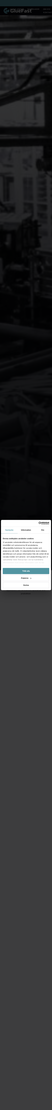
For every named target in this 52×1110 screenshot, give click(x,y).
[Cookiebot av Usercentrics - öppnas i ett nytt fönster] (38, 523)
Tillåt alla (26, 571)
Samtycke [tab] (9, 530)
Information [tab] (26, 530)
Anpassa (24, 578)
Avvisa (26, 585)
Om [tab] (42, 530)
